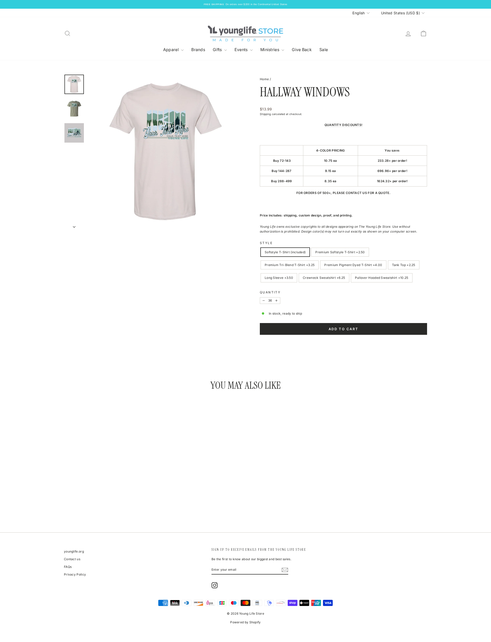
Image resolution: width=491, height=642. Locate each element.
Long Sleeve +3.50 (279, 278)
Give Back (302, 49)
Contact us (72, 559)
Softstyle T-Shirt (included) (285, 252)
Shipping (265, 114)
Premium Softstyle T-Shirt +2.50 (340, 252)
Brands (198, 49)
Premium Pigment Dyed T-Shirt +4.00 (353, 265)
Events (242, 49)
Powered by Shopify (245, 622)
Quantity (270, 292)
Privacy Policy (75, 574)
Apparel (171, 49)
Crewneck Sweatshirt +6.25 (324, 278)
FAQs (68, 567)
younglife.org (74, 551)
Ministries (270, 49)
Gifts (218, 49)
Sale (323, 49)
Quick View (107, 486)
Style (266, 243)
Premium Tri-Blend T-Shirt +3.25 (290, 265)
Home (264, 79)
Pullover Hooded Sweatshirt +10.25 (381, 278)
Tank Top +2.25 (403, 265)
